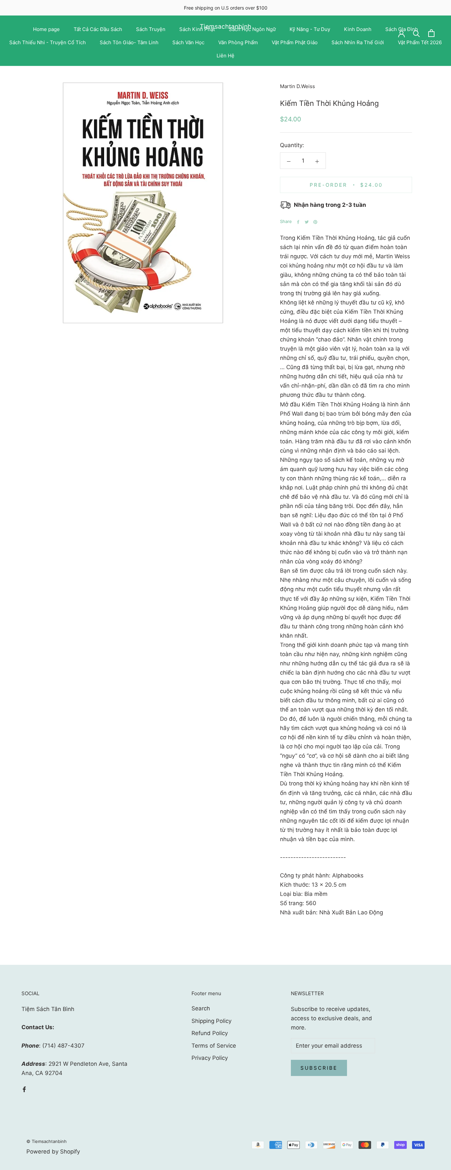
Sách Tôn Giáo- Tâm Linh (129, 42)
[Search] (416, 33)
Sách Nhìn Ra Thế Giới (357, 42)
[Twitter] (307, 222)
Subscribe (318, 1068)
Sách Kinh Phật (197, 29)
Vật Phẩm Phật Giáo (295, 42)
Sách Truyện (150, 29)
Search (200, 1008)
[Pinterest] (315, 222)
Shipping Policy (211, 1021)
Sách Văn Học (188, 42)
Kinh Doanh (357, 29)
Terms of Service (213, 1045)
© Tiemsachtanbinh (46, 1141)
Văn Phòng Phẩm (238, 42)
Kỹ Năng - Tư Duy (310, 29)
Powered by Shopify (53, 1151)
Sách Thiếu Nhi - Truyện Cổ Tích (47, 42)
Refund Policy (209, 1033)
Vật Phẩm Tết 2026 (420, 42)
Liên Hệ (225, 55)
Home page (46, 29)
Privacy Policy (209, 1058)
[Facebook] (298, 222)
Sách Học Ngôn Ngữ (252, 29)
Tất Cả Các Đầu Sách (98, 29)
